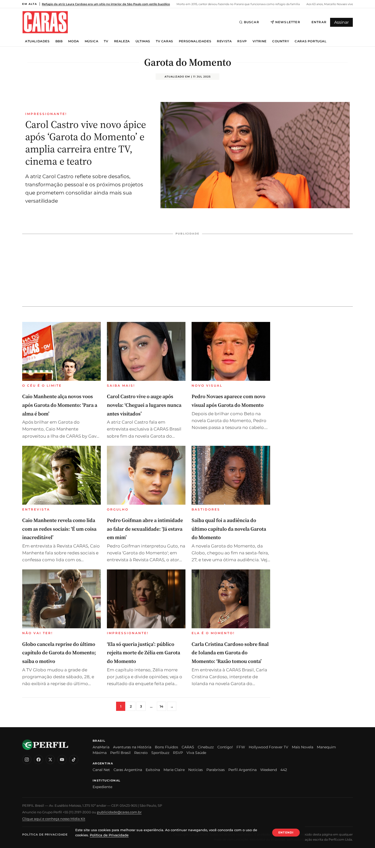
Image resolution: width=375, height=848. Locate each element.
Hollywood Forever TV (268, 747)
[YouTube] (62, 759)
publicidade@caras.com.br (119, 812)
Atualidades (37, 41)
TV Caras (164, 41)
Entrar (319, 22)
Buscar (251, 22)
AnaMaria (101, 747)
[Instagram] (26, 759)
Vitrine (260, 41)
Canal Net (101, 769)
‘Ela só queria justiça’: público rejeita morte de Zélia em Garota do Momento (143, 653)
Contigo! (225, 747)
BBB (59, 41)
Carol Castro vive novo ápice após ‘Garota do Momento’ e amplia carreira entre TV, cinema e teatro (85, 143)
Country (280, 41)
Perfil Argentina (242, 769)
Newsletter (287, 22)
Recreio (141, 752)
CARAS (188, 747)
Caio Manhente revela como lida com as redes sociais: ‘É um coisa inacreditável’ (59, 529)
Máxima (100, 752)
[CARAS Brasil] (45, 22)
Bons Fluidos (166, 747)
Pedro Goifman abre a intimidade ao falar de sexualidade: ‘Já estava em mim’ (145, 529)
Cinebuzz (206, 747)
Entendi (286, 832)
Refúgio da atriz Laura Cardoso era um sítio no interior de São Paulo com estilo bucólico (106, 4)
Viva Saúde (196, 752)
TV (106, 41)
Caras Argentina (128, 769)
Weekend (268, 769)
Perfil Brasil (120, 752)
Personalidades (195, 41)
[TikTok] (73, 759)
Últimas (142, 41)
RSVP (242, 41)
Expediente (102, 787)
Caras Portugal (310, 41)
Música (91, 41)
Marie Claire (174, 769)
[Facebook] (38, 759)
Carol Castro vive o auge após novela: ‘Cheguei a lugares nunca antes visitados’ (144, 405)
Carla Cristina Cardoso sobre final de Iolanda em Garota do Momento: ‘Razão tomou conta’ (230, 653)
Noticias (195, 769)
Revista (224, 41)
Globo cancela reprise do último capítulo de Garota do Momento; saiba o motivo (59, 653)
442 (283, 769)
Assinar (341, 22)
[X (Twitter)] (50, 759)
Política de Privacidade (45, 834)
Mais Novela (302, 747)
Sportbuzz (160, 752)
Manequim (326, 747)
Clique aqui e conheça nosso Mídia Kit (53, 819)
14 (161, 706)
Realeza (122, 41)
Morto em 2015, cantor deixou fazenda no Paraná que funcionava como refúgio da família (238, 4)
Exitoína (153, 769)
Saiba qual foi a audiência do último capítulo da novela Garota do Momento (229, 529)
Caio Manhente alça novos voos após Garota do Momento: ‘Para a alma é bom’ (59, 405)
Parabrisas (215, 769)
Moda (73, 41)
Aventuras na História (132, 747)
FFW (240, 747)
